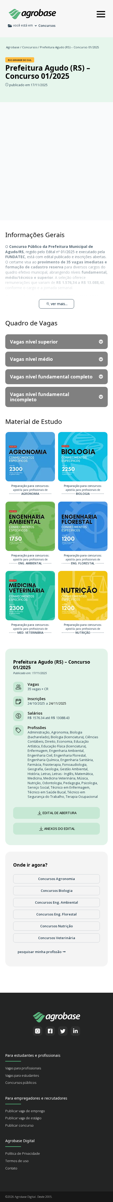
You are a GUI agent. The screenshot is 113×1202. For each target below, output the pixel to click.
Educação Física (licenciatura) (63, 746)
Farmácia (34, 764)
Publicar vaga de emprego (25, 1111)
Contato (11, 1168)
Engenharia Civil (40, 755)
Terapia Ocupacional (82, 796)
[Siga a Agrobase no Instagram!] (37, 1031)
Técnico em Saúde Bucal (47, 792)
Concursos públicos (20, 1082)
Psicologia (89, 783)
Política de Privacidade (22, 1153)
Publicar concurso (19, 1125)
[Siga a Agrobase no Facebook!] (50, 1031)
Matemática (84, 774)
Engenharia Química (43, 760)
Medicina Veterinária (59, 778)
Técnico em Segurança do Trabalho (56, 794)
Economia (64, 741)
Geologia (51, 769)
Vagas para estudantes (22, 1075)
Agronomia (59, 732)
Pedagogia (71, 783)
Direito (50, 741)
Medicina (35, 778)
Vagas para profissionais (23, 1068)
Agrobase (12, 47)
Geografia (35, 769)
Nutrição (34, 783)
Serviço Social (38, 787)
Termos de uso (17, 1161)
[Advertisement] (56, 161)
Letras (45, 774)
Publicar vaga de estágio (23, 1118)
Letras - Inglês (62, 774)
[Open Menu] (101, 14)
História (33, 774)
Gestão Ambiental (74, 769)
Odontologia (52, 783)
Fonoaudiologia (74, 764)
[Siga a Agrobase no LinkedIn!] (75, 1031)
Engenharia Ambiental (66, 750)
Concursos (29, 47)
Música (82, 778)
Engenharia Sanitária (76, 760)
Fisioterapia (52, 764)
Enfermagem (38, 750)
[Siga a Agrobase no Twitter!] (63, 1031)
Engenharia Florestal (70, 755)
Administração (39, 732)
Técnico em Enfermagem (70, 787)
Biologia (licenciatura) (67, 737)
